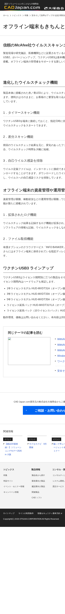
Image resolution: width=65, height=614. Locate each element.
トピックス (8, 469)
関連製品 (35, 492)
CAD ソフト (37, 498)
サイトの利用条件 (26, 513)
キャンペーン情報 (11, 492)
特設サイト (8, 481)
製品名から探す (38, 475)
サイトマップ (9, 513)
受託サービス (58, 486)
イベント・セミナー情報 (13, 486)
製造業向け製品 (38, 481)
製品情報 (35, 469)
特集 (5, 475)
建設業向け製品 (38, 486)
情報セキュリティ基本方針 (49, 513)
